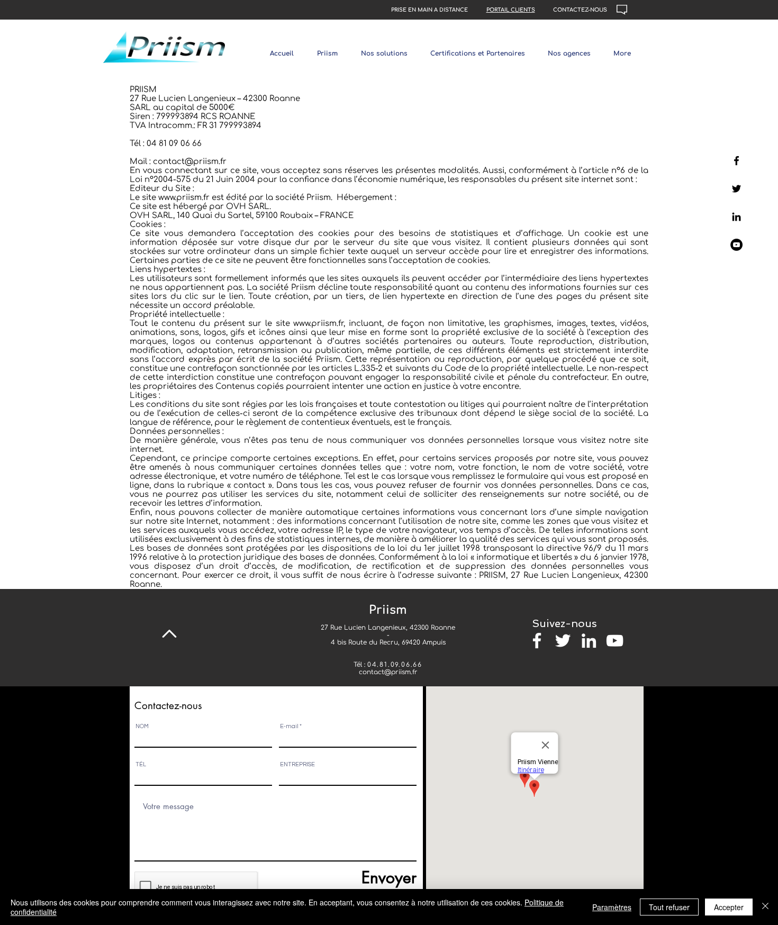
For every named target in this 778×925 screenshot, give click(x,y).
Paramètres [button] (611, 907)
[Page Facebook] (736, 161)
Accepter (729, 907)
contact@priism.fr (388, 672)
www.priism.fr (184, 197)
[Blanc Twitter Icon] (563, 640)
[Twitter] (736, 189)
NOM (142, 726)
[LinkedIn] (736, 217)
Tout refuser (669, 907)
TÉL (140, 764)
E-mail (289, 726)
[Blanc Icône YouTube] (614, 640)
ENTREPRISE (297, 764)
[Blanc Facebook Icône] (537, 640)
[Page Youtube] (736, 245)
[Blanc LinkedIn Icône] (588, 640)
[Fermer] (765, 907)
